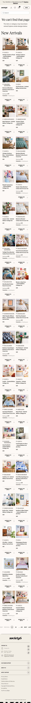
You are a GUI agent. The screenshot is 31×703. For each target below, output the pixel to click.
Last (29, 627)
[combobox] (15, 12)
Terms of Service (4, 683)
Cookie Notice (4, 678)
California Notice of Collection (8, 681)
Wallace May (7, 474)
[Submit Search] (3, 12)
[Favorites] (15, 8)
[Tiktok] (28, 653)
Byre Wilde (20, 572)
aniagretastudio (21, 119)
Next (25, 627)
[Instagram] (28, 646)
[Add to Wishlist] (5, 39)
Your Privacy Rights (5, 690)
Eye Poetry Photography (7, 442)
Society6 (6, 52)
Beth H (19, 84)
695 (22, 627)
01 (3, 82)
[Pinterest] (28, 649)
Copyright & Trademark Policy (7, 686)
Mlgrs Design (20, 345)
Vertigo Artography (9, 119)
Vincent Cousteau (8, 508)
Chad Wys (19, 379)
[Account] (11, 8)
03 (10, 82)
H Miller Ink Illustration (7, 85)
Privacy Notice (4, 676)
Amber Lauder (20, 409)
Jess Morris (7, 572)
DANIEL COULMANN (8, 409)
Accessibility (4, 688)
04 (13, 82)
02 (7, 82)
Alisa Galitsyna (8, 281)
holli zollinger (21, 151)
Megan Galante (21, 216)
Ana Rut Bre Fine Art (22, 248)
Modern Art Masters (9, 313)
